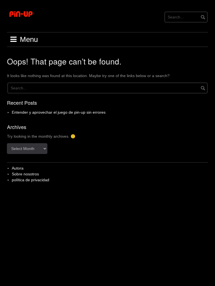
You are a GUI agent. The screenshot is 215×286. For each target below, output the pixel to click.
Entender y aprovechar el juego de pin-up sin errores (59, 112)
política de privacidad (30, 180)
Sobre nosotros (25, 174)
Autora (18, 168)
